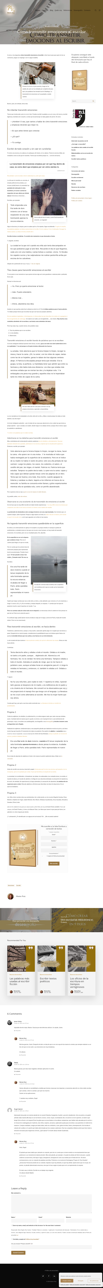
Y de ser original (35, 263)
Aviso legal (88, 198)
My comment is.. (16, 1193)
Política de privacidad (77, 198)
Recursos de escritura (51, 26)
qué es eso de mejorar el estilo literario (35, 492)
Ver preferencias (94, 1280)
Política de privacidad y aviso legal (77, 1284)
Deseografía (75, 174)
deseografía (49, 721)
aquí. (17, 1235)
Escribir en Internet (77, 177)
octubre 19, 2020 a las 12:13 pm (26, 1084)
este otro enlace (22, 496)
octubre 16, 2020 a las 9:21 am (21, 1023)
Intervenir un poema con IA (79, 141)
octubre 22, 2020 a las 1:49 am (21, 1110)
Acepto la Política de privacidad (55, 856)
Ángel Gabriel (18, 1109)
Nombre (53, 841)
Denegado (80, 1280)
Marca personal (76, 180)
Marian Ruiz (39, 36)
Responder (18, 1030)
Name (13, 1217)
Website (68, 1217)
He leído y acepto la (26, 1239)
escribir (18, 885)
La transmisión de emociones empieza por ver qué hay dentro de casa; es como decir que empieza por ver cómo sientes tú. (37, 165)
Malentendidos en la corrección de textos (82, 154)
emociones (11, 885)
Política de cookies (65, 1284)
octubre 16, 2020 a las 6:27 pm (26, 1040)
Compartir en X (61, 170)
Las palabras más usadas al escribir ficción (82, 149)
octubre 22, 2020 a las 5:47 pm (26, 1143)
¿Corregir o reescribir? (78, 144)
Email (54, 834)
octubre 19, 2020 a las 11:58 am (21, 1064)
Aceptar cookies (67, 1280)
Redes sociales (76, 190)
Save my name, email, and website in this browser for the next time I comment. (37, 1225)
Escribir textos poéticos (78, 159)
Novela (73, 184)
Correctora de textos (77, 171)
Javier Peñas (18, 1021)
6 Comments (63, 36)
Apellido (54, 847)
